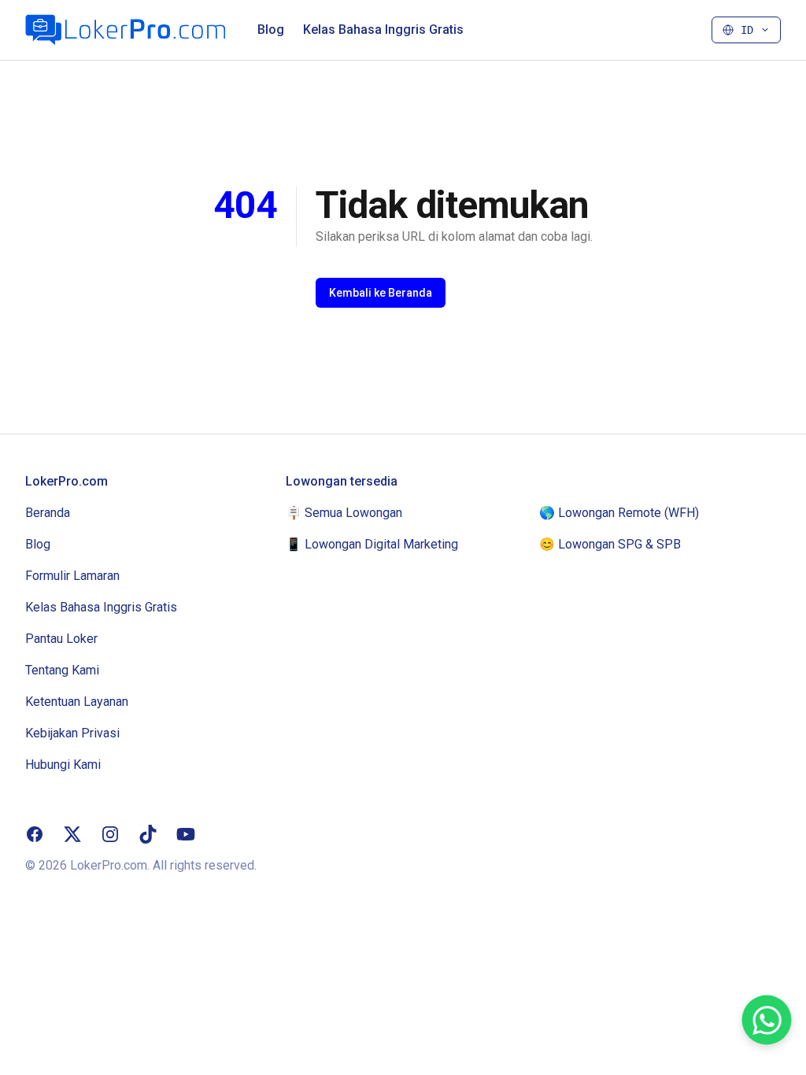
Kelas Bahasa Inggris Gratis (383, 29)
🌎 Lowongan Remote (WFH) (619, 512)
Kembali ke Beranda (380, 292)
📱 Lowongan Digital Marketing (372, 544)
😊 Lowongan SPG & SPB (610, 544)
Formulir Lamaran (72, 575)
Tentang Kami (62, 670)
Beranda (47, 512)
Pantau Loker (61, 638)
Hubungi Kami (63, 764)
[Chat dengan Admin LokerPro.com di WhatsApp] (767, 1020)
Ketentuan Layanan (76, 701)
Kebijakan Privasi (72, 733)
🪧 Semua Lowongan (344, 512)
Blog (270, 29)
